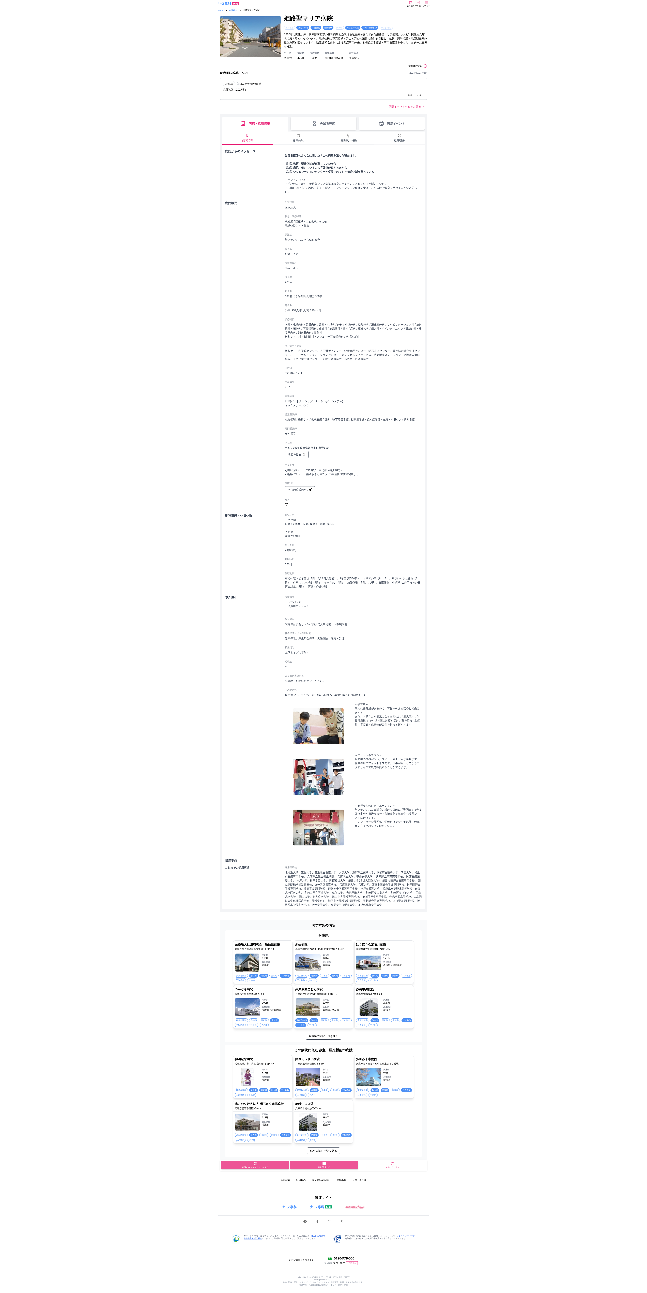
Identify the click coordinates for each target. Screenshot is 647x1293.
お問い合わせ (359, 1180)
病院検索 (233, 10)
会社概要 (285, 1180)
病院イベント (396, 123)
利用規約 (301, 1180)
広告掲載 (341, 1180)
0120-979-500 (344, 1258)
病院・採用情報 (259, 123)
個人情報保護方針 (321, 1180)
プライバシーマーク (406, 1235)
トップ (220, 10)
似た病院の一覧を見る (323, 1151)
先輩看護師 (327, 123)
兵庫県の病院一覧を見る (323, 1036)
